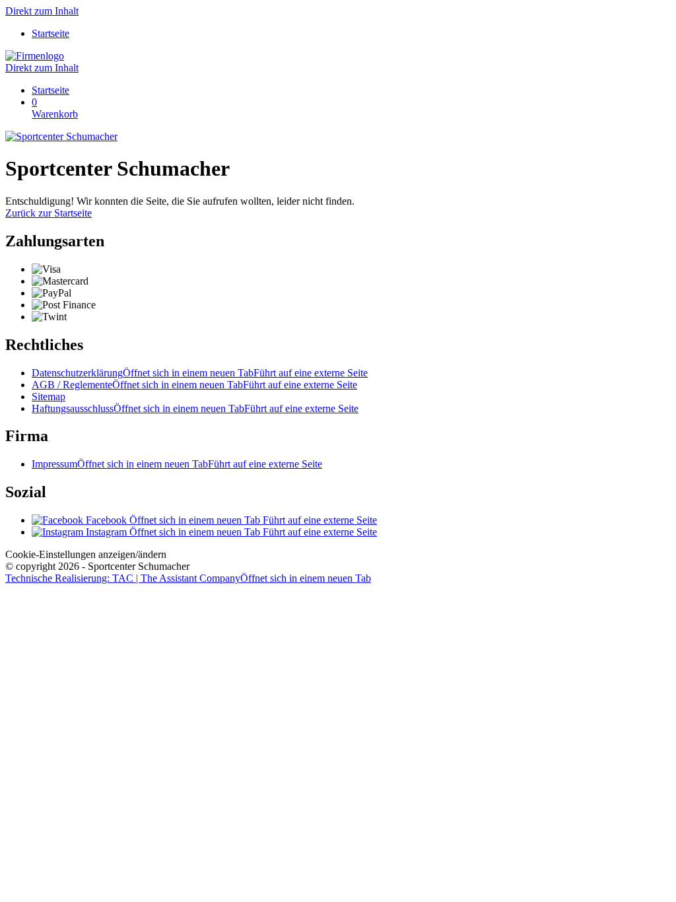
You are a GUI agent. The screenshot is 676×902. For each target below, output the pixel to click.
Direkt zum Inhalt (42, 11)
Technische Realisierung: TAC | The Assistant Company (188, 578)
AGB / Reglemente (194, 384)
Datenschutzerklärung (200, 372)
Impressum (177, 463)
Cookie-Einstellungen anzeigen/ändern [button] (85, 554)
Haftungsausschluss (195, 408)
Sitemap (48, 396)
